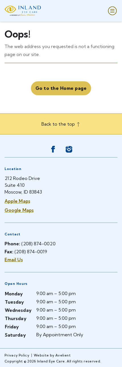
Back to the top (58, 124)
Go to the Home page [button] (61, 88)
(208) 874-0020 (38, 243)
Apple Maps (17, 201)
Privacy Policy (17, 355)
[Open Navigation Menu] (111, 11)
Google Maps (19, 210)
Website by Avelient (52, 355)
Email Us (14, 259)
